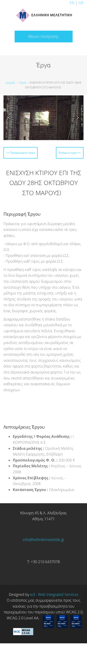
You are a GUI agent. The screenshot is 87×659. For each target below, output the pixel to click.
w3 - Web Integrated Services (54, 603)
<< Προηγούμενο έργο (31, 151)
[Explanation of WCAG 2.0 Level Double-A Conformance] (23, 636)
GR (81, 2)
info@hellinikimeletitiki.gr (43, 548)
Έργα (22, 82)
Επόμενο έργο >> (60, 162)
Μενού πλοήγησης (43, 36)
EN (72, 2)
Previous (11, 118)
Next (75, 118)
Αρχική (10, 82)
